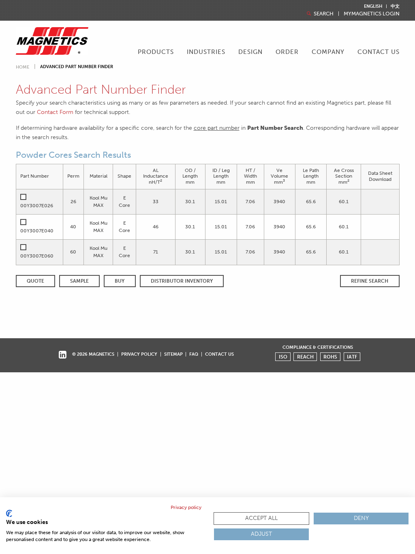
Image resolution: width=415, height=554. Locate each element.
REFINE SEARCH (369, 281)
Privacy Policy (139, 354)
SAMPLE (79, 281)
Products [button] (156, 52)
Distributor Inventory (182, 281)
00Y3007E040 (36, 231)
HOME (22, 67)
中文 (395, 6)
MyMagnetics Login (372, 14)
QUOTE (35, 281)
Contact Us (378, 52)
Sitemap (173, 354)
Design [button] (250, 52)
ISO (283, 357)
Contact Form (55, 112)
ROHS (330, 357)
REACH (305, 357)
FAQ (193, 354)
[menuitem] (155, 53)
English (373, 6)
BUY (119, 281)
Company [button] (328, 52)
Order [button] (287, 52)
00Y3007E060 (36, 256)
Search (323, 14)
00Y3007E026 (36, 205)
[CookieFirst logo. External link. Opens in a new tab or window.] (9, 513)
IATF (352, 357)
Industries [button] (206, 52)
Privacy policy (186, 507)
